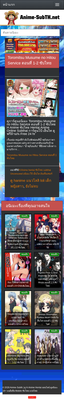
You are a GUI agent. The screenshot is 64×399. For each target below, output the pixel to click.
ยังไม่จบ (32, 186)
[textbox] (30, 32)
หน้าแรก (9, 4)
